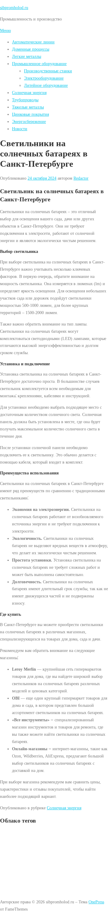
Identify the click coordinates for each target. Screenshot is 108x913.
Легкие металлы (26, 56)
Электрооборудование (44, 78)
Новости (19, 128)
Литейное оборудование (46, 85)
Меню (5, 30)
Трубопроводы (25, 99)
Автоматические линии (33, 41)
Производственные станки (48, 70)
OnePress (96, 901)
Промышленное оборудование (39, 63)
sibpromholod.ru (14, 7)
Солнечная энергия (29, 92)
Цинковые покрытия (30, 114)
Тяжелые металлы (28, 107)
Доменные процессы (30, 49)
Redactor (81, 178)
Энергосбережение (29, 121)
